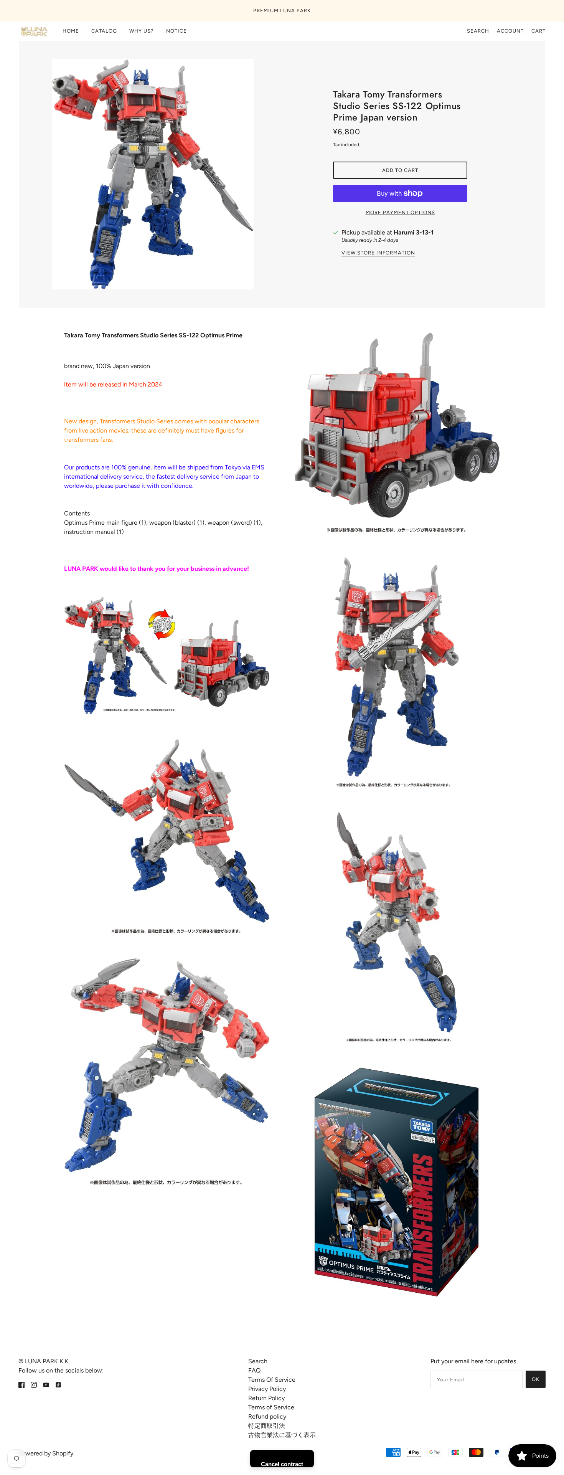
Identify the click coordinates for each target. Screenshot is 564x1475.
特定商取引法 (266, 1425)
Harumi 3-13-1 (414, 232)
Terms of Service (271, 1407)
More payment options (400, 212)
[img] (21, 1384)
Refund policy (267, 1416)
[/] (33, 31)
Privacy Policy (267, 1388)
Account (510, 31)
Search (478, 31)
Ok (535, 1379)
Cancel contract (282, 1464)
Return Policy (266, 1398)
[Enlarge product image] (164, 174)
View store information (378, 253)
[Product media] (167, 655)
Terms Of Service (271, 1379)
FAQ (254, 1370)
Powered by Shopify (45, 1453)
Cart (538, 31)
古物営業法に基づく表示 (282, 1435)
